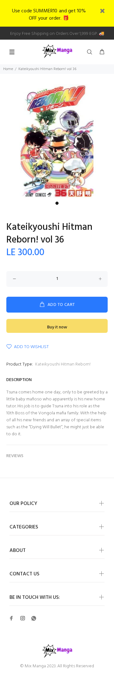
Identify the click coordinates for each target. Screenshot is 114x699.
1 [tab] (57, 203)
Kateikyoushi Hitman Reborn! (63, 364)
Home (8, 69)
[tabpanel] (57, 141)
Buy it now (57, 327)
